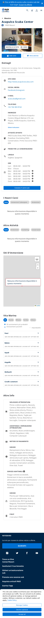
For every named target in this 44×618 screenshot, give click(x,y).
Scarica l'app (7, 585)
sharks (11, 320)
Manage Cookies (22, 605)
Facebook (12, 90)
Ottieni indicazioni (13, 127)
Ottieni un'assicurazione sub (12, 571)
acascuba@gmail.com (16, 98)
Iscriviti (22, 546)
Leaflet (38, 305)
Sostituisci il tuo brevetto (13, 566)
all (5, 320)
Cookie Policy (11, 600)
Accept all (22, 614)
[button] (37, 259)
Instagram (20, 90)
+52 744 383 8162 (15, 107)
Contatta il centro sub (22, 188)
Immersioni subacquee (19, 202)
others (33, 320)
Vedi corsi (12, 56)
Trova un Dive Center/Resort (8, 560)
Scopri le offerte (25, 5)
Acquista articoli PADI (11, 581)
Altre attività (33, 56)
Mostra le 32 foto (12, 47)
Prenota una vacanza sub (13, 577)
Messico (7, 18)
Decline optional (22, 610)
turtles (25, 320)
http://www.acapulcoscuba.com (21, 82)
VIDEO (25, 47)
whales (18, 320)
